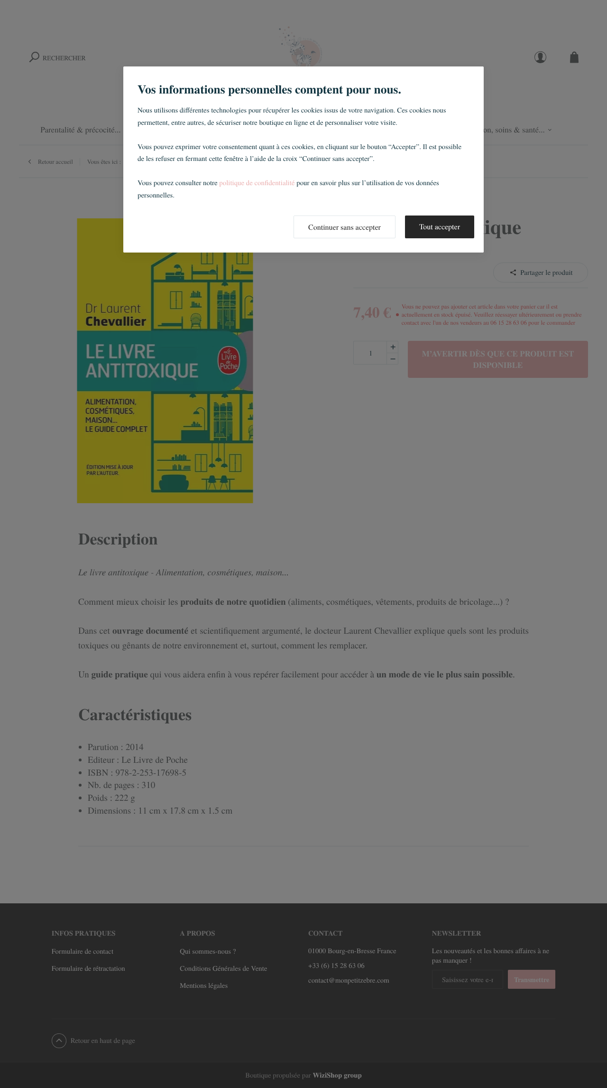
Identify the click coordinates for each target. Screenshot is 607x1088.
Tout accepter (439, 227)
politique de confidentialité (256, 183)
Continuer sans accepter (344, 227)
